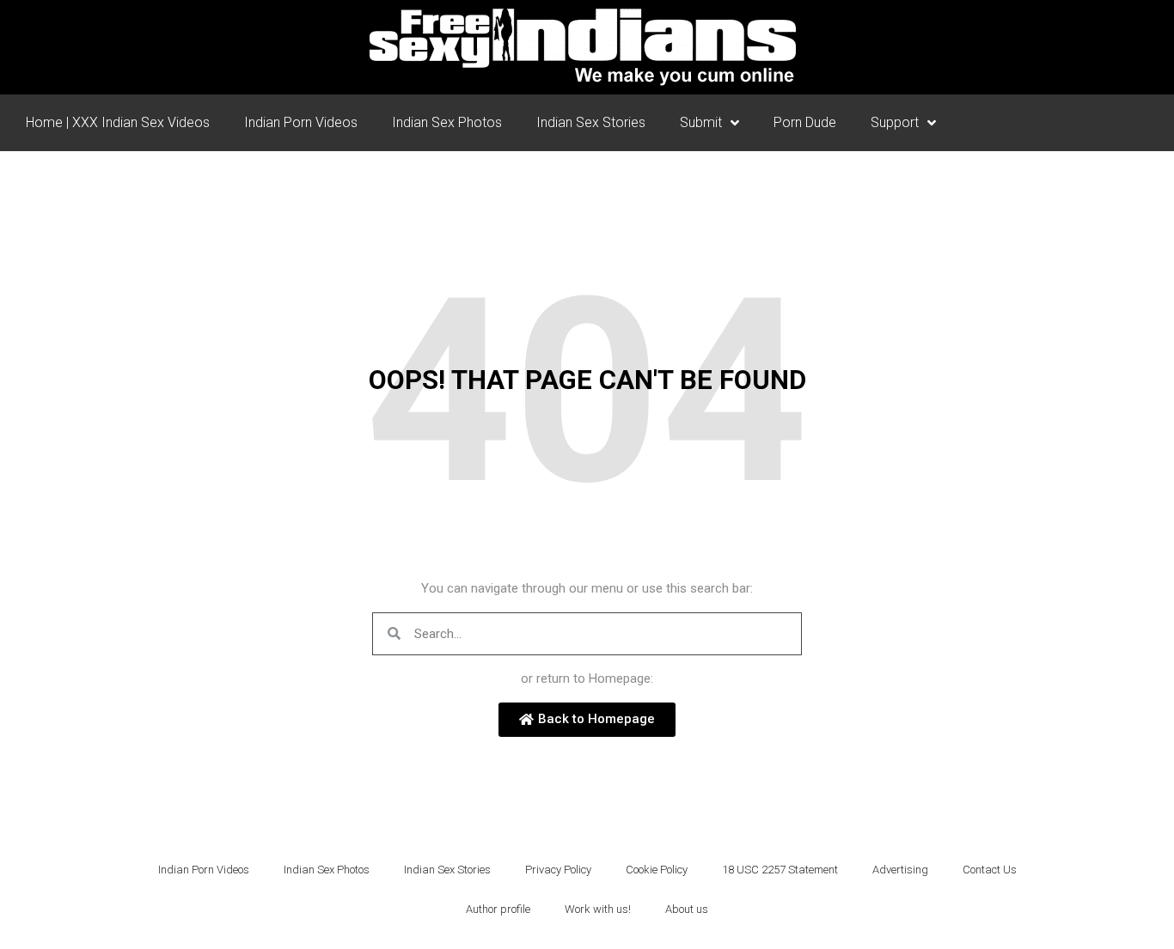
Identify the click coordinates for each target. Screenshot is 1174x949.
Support (895, 122)
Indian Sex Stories (590, 122)
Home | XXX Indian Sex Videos (118, 122)
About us (686, 909)
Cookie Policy (657, 869)
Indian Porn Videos (301, 122)
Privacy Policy (558, 869)
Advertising (900, 869)
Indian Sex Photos (447, 122)
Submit (701, 122)
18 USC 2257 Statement (780, 869)
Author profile (498, 909)
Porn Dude (804, 122)
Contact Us (990, 869)
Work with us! (598, 909)
